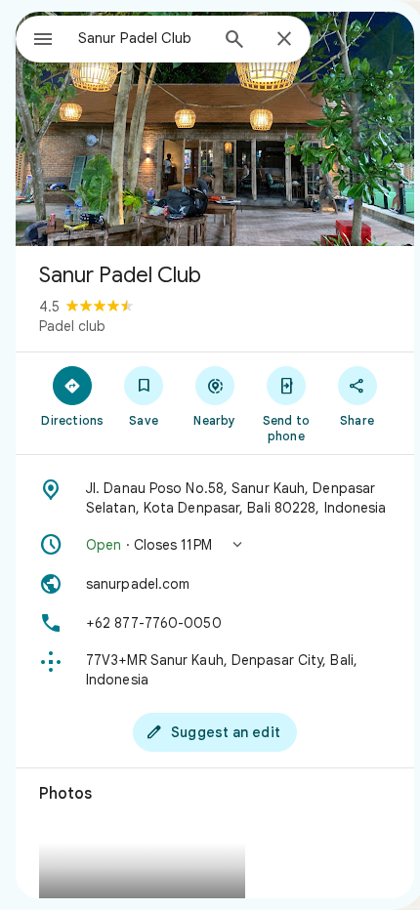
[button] (215, 544)
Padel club (72, 326)
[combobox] (142, 38)
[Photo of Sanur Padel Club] (215, 129)
